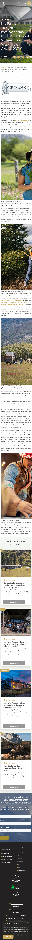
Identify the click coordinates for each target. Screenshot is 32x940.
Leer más (13, 602)
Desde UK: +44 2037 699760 (17, 921)
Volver (5, 14)
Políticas (20, 858)
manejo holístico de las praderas (12, 304)
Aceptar (8, 937)
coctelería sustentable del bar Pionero (14, 302)
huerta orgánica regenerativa (11, 300)
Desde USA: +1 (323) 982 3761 (17, 918)
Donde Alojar (21, 849)
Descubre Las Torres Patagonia (6, 850)
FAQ (19, 864)
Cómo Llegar (21, 847)
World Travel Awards (22, 120)
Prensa (19, 867)
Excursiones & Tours (6, 862)
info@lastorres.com (17, 904)
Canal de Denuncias (22, 870)
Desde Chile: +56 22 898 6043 (17, 915)
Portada (3, 67)
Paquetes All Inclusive (7, 859)
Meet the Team (21, 852)
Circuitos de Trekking (7, 856)
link (2, 403)
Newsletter (20, 855)
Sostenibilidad (5, 853)
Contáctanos (21, 861)
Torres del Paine (5, 847)
